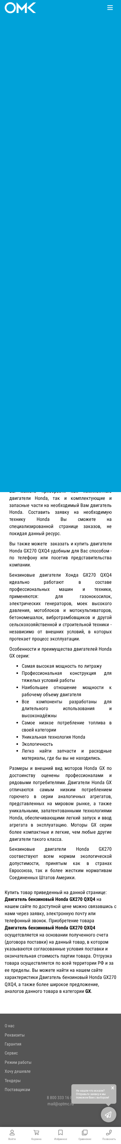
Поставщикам (17, 1089)
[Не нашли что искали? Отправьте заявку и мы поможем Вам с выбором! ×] (108, 1114)
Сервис (11, 1052)
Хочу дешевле (18, 1071)
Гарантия (13, 1043)
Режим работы (18, 1062)
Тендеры (13, 1080)
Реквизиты (15, 1035)
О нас (9, 1025)
